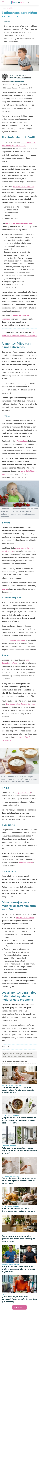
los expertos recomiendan (23, 186)
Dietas (4, 8)
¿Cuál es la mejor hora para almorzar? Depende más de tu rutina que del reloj (19, 1299)
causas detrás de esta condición (19, 223)
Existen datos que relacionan (13, 640)
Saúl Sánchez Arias (24, 78)
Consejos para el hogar (10, 1115)
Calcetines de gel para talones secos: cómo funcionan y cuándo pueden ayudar (18, 1090)
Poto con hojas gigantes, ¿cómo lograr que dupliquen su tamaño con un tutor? (19, 1150)
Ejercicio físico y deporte (11, 1264)
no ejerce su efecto (23, 792)
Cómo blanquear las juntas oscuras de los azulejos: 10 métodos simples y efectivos (19, 1181)
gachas (5, 589)
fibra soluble (22, 441)
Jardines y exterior (9, 1146)
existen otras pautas (25, 917)
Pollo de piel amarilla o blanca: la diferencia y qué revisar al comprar (19, 1209)
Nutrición (10, 8)
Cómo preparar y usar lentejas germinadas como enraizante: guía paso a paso (18, 1238)
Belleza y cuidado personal (12, 1085)
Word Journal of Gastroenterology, (21, 704)
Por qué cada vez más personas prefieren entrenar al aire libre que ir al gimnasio (19, 1269)
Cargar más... (19, 1307)
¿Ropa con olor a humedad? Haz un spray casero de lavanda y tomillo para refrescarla (19, 1120)
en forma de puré (26, 863)
